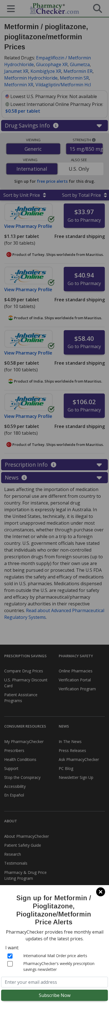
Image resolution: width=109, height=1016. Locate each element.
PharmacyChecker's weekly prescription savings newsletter (58, 966)
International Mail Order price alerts (55, 955)
